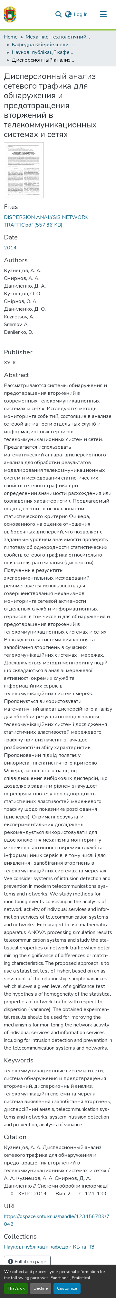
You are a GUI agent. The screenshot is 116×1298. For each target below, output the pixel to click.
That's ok (16, 1288)
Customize (67, 1288)
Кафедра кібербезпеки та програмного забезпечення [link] (44, 44)
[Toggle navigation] (103, 14)
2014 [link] (10, 247)
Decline (41, 1288)
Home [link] (11, 36)
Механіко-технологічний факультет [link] (57, 36)
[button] (10, 14)
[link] (58, 221)
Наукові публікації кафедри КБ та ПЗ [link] (44, 52)
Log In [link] (81, 14)
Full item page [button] (29, 1261)
